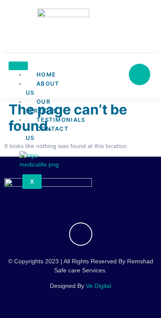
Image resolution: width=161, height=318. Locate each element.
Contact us (47, 133)
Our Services (41, 106)
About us (43, 88)
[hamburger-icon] (18, 66)
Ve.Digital (98, 285)
